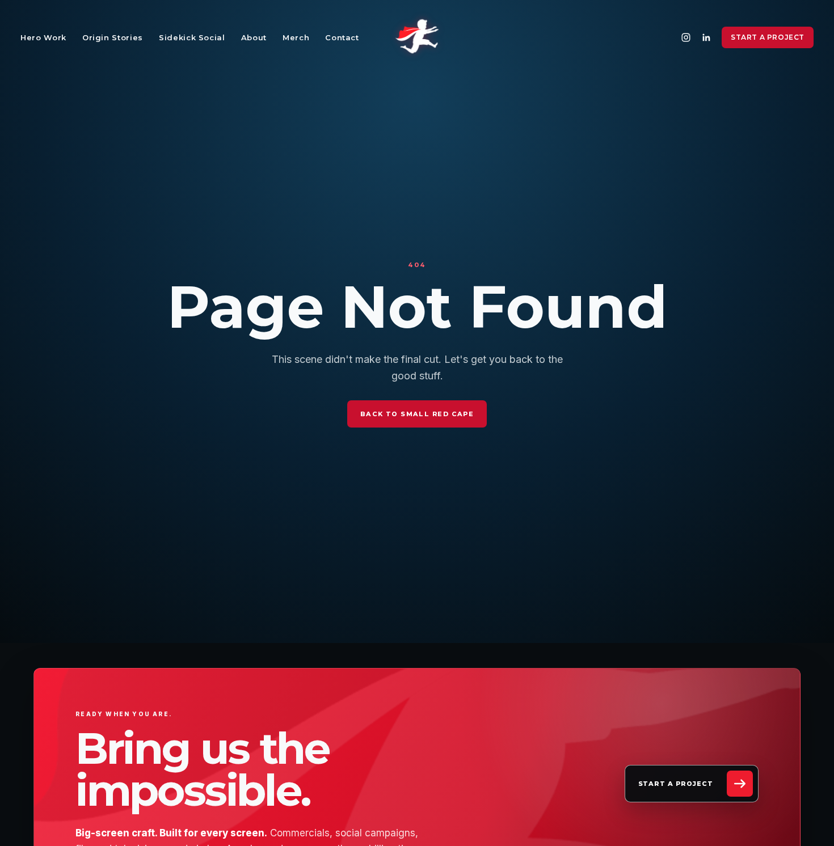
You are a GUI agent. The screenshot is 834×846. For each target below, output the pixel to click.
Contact (342, 37)
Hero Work (43, 37)
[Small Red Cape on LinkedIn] (706, 37)
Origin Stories (112, 37)
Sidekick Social (192, 37)
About (254, 37)
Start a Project (767, 37)
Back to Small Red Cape (417, 414)
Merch (296, 37)
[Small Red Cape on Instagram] (686, 37)
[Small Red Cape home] (417, 37)
